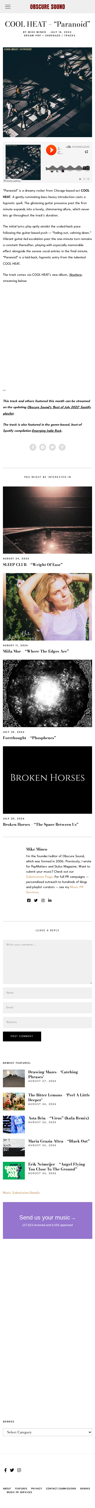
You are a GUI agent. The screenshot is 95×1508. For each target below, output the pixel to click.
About (7, 1489)
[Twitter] (52, 447)
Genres (85, 1489)
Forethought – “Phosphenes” (29, 738)
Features (21, 1489)
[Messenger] (42, 447)
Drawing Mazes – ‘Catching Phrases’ (53, 1074)
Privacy (36, 1489)
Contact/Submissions (61, 1489)
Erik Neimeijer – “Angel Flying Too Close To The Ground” (56, 1166)
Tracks (70, 36)
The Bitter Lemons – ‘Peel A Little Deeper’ (59, 1097)
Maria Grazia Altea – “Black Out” (59, 1141)
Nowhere (75, 274)
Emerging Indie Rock (46, 431)
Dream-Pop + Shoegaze (42, 36)
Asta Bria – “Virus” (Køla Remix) (58, 1118)
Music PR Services (19, 1492)
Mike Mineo (37, 32)
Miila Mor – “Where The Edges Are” (36, 651)
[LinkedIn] (50, 901)
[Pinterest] (62, 447)
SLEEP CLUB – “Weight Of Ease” (33, 564)
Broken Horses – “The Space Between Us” (40, 824)
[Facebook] (32, 447)
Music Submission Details (21, 1192)
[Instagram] (43, 901)
